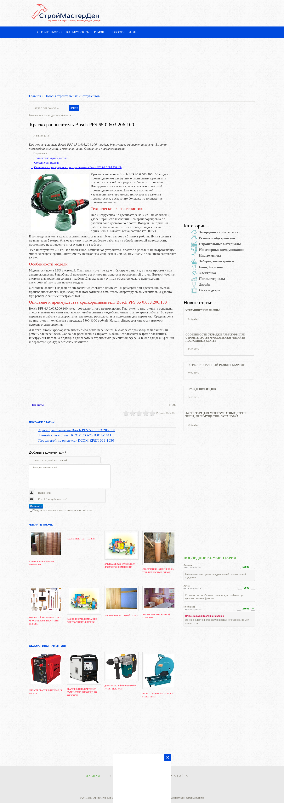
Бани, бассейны (211, 267)
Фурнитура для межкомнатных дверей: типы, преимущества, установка (216, 415)
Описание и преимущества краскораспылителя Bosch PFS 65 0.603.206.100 (78, 167)
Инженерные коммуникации (221, 250)
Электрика (207, 273)
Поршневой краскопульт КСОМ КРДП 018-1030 (76, 440)
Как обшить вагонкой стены (121, 615)
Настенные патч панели (81, 539)
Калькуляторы (77, 32)
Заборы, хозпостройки (216, 261)
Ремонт (100, 32)
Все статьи (38, 404)
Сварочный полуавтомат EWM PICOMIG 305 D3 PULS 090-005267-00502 (82, 692)
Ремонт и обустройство (217, 238)
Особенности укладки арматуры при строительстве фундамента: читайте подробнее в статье (215, 337)
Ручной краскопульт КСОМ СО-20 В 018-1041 (74, 435)
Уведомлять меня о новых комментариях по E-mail (63, 510)
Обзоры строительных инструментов (72, 96)
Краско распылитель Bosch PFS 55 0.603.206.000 (76, 430)
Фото (133, 32)
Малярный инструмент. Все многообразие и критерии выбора (45, 621)
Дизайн (204, 284)
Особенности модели (46, 162)
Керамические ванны (202, 310)
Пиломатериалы (212, 279)
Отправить (36, 506)
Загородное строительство (219, 232)
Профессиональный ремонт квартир (215, 365)
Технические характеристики (51, 158)
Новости (118, 32)
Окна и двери (209, 290)
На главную (31, 32)
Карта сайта (176, 776)
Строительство (49, 32)
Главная (35, 96)
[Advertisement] (142, 65)
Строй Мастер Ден (102, 797)
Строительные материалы (220, 244)
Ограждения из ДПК (200, 389)
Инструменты (210, 255)
